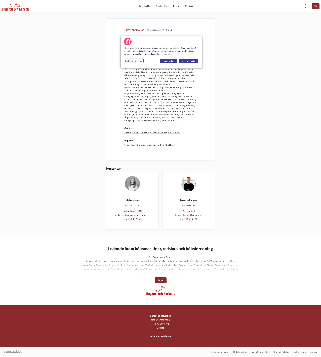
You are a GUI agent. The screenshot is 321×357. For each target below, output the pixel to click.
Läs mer (160, 280)
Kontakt (189, 6)
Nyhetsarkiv (144, 6)
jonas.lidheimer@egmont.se (188, 214)
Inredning (176, 132)
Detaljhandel (150, 132)
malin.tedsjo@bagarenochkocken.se (132, 214)
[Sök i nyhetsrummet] (306, 6)
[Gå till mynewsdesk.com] (13, 352)
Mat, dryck (162, 132)
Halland (160, 145)
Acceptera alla (188, 61)
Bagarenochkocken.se (160, 335)
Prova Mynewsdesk (260, 351)
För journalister (281, 351)
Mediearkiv (161, 6)
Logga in (314, 351)
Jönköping (151, 145)
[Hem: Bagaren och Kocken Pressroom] (16, 6)
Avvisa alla (168, 61)
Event (176, 6)
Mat (170, 132)
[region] (161, 52)
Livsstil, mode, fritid (134, 132)
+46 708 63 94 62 (188, 219)
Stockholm (170, 145)
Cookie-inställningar (133, 61)
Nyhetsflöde (299, 351)
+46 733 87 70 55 (132, 219)
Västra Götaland (138, 145)
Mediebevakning (219, 351)
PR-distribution (239, 351)
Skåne (127, 145)
